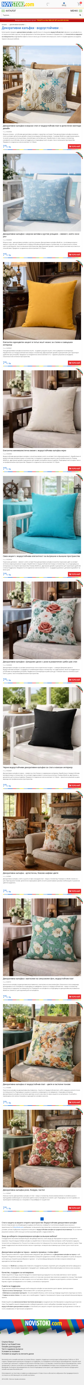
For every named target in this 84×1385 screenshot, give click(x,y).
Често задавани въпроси (12, 1349)
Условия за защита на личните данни (18, 1354)
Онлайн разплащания (11, 1346)
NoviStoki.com (18, 1227)
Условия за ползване (11, 1351)
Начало (4, 24)
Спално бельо (8, 1342)
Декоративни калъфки (17, 24)
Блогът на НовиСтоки (11, 1344)
